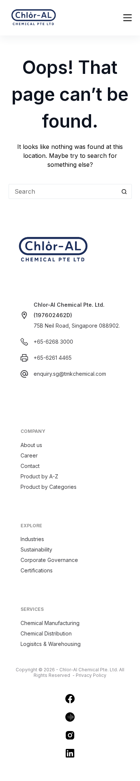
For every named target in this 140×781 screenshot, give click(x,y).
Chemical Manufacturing (50, 623)
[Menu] (127, 17)
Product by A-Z (39, 476)
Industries (32, 539)
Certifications (37, 570)
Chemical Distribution (46, 633)
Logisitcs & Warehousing (51, 644)
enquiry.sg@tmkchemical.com (70, 374)
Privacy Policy (91, 675)
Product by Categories (49, 487)
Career (29, 455)
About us (31, 445)
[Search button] (124, 191)
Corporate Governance (49, 560)
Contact (30, 466)
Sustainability (36, 549)
